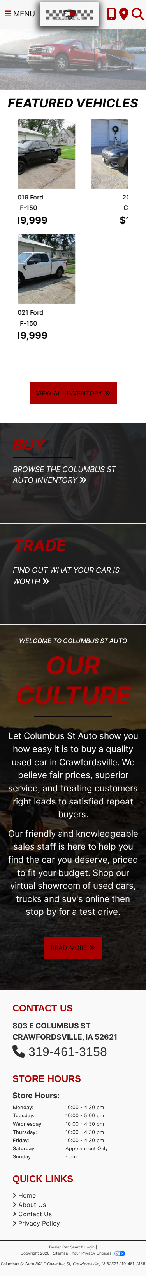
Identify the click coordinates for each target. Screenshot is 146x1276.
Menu (23, 13)
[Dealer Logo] (69, 13)
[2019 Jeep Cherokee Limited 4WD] (73, 154)
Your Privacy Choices (92, 1138)
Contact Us (35, 1099)
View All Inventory (70, 277)
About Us (32, 1089)
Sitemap (60, 1138)
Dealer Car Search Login (72, 1131)
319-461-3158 (67, 936)
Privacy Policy (39, 1108)
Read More (70, 832)
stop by (41, 796)
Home (27, 1080)
